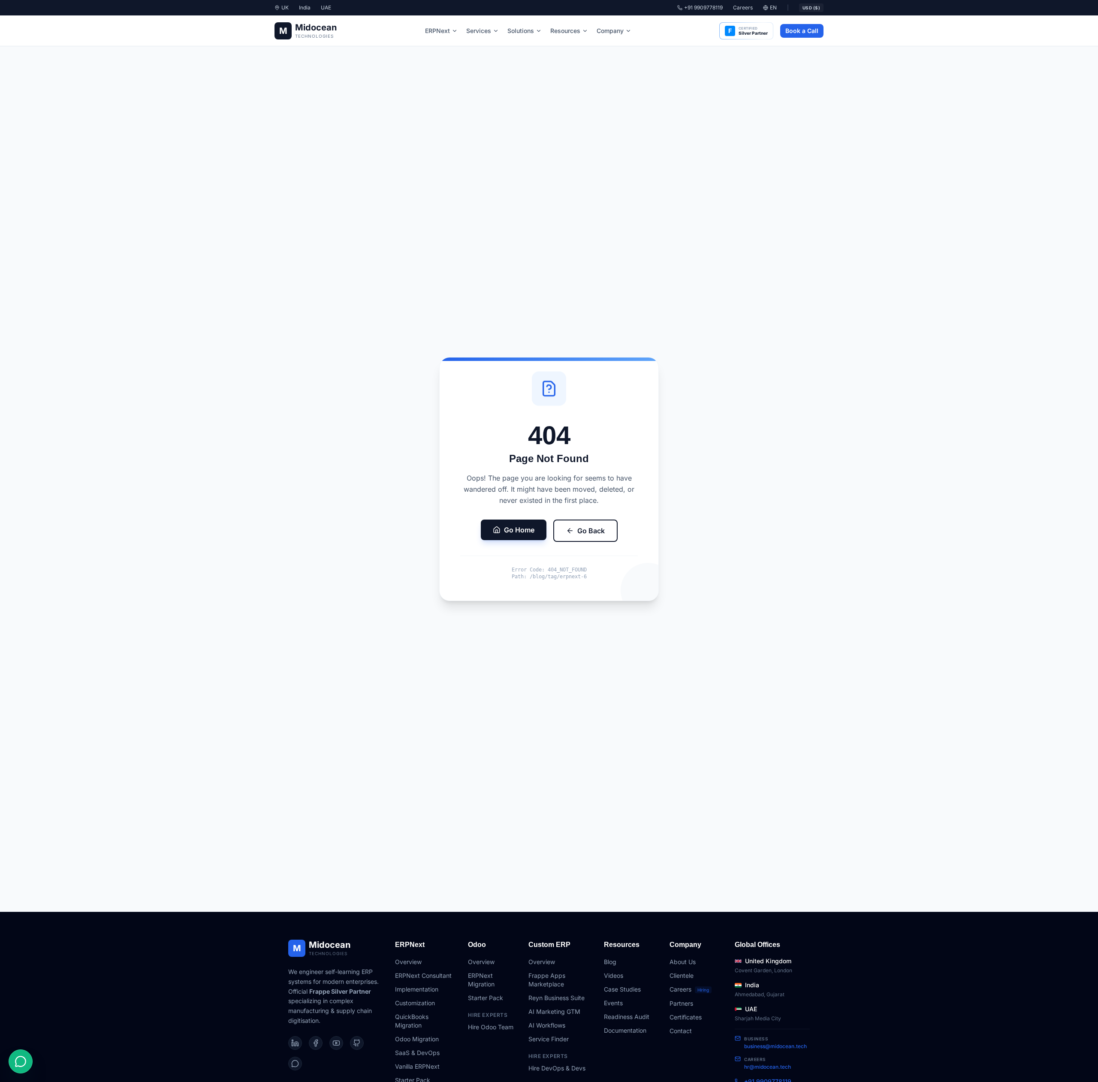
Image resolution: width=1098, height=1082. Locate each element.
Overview (408, 961)
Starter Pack (485, 997)
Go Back (591, 530)
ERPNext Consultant (423, 975)
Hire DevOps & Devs (556, 1068)
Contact (681, 1030)
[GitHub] (357, 1043)
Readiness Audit (626, 1016)
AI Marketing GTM (554, 1011)
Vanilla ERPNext (417, 1066)
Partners (681, 1003)
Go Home (519, 530)
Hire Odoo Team (490, 1027)
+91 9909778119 (703, 7)
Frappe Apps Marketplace (546, 980)
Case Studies (622, 989)
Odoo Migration (417, 1039)
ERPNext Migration (481, 980)
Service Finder (548, 1039)
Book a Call (801, 30)
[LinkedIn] (295, 1043)
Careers (743, 7)
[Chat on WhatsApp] (21, 1061)
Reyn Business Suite (556, 997)
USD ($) (811, 7)
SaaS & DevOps (417, 1052)
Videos (613, 975)
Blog (610, 961)
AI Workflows (546, 1025)
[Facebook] (316, 1043)
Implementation (416, 989)
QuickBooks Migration (411, 1021)
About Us (683, 961)
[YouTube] (336, 1043)
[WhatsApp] (295, 1063)
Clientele (682, 975)
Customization (415, 1003)
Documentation (625, 1030)
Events (613, 1003)
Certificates (686, 1017)
